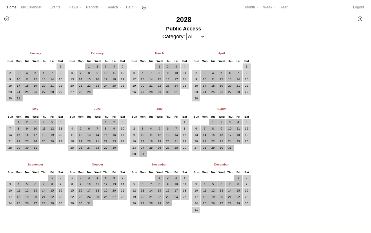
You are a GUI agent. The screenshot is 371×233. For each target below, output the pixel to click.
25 (27, 92)
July (160, 108)
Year (284, 7)
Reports (92, 7)
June (97, 108)
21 (52, 85)
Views (73, 7)
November (159, 164)
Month (250, 7)
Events (55, 7)
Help (130, 7)
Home (13, 7)
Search (113, 7)
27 (44, 92)
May (35, 108)
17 (18, 85)
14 (52, 79)
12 (35, 79)
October (97, 164)
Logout (358, 7)
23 (10, 92)
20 (44, 85)
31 (18, 98)
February (97, 53)
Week (268, 7)
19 (35, 85)
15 (60, 79)
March (159, 53)
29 (60, 92)
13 (44, 79)
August (221, 108)
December (221, 164)
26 (35, 92)
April (221, 53)
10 (18, 79)
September (35, 164)
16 (10, 85)
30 (10, 98)
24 (18, 92)
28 (52, 92)
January (35, 53)
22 (60, 85)
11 (27, 79)
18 (27, 85)
